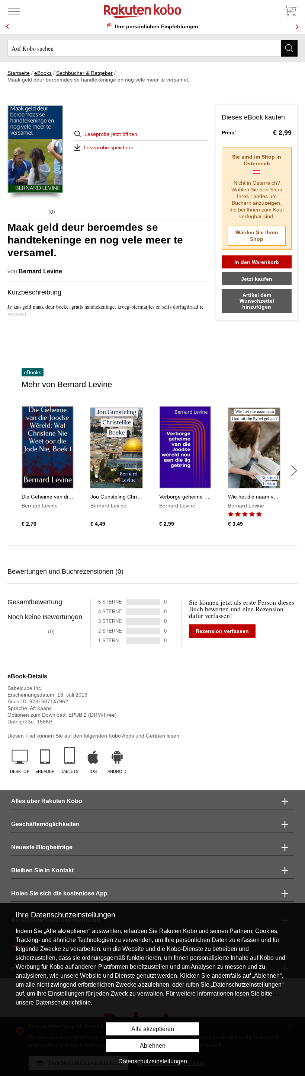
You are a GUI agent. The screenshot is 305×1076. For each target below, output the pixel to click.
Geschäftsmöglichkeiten (45, 824)
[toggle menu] (14, 11)
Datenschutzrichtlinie (63, 1002)
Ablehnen (153, 1045)
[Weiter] (294, 470)
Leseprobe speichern (109, 147)
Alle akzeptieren (152, 1029)
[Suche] (289, 48)
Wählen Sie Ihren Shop (256, 235)
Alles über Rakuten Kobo (46, 801)
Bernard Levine (40, 271)
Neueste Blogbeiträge (42, 847)
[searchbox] (152, 48)
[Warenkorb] (290, 11)
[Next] (297, 26)
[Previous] (7, 26)
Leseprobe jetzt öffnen (110, 134)
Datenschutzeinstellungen (152, 1061)
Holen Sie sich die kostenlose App (59, 893)
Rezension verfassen (222, 631)
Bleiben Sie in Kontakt (42, 870)
